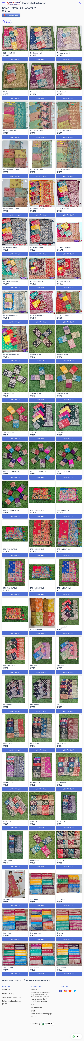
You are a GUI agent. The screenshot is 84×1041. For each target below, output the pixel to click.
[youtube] (70, 991)
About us (6, 989)
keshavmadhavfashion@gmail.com (41, 1015)
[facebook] (60, 991)
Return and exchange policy (11, 1002)
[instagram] (65, 991)
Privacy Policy (8, 993)
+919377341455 (36, 1007)
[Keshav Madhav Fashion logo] (13, 3)
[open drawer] (3, 3)
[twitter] (75, 991)
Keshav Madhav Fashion (34, 3)
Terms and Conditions (11, 997)
